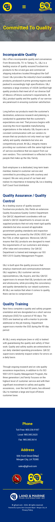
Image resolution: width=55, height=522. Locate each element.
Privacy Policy (27, 510)
